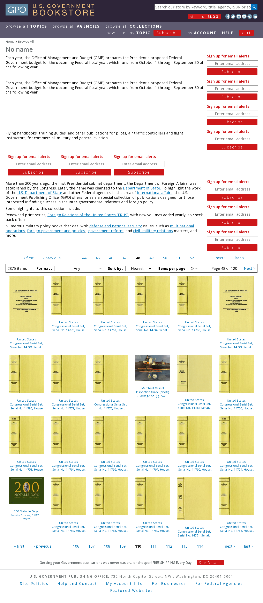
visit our (204, 16)
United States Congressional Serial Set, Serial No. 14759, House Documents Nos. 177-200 (152, 527)
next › (220, 257)
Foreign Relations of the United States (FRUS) (88, 214)
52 (192, 257)
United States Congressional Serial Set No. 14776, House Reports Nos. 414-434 (110, 404)
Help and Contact (77, 583)
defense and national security (115, 225)
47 (124, 257)
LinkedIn (255, 16)
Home (10, 41)
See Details (210, 562)
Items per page (172, 268)
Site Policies (34, 583)
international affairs (154, 192)
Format (43, 268)
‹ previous (52, 257)
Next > (249, 268)
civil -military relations (153, 230)
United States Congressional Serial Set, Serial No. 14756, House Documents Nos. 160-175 (236, 404)
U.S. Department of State (40, 192)
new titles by (142, 32)
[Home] (52, 14)
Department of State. (142, 188)
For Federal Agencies (219, 583)
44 (84, 257)
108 (107, 546)
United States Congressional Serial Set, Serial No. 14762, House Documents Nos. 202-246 (110, 326)
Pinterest (249, 16)
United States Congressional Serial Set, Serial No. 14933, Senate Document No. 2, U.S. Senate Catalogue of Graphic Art (194, 404)
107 (91, 546)
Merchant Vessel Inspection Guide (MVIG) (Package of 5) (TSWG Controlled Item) (152, 392)
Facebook (227, 16)
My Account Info (124, 583)
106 (76, 546)
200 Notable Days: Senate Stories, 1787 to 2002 (27, 515)
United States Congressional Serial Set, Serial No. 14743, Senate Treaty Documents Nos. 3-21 (236, 343)
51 (178, 257)
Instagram (238, 16)
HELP (228, 32)
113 (184, 546)
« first (28, 257)
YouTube (244, 16)
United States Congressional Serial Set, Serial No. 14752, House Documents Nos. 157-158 (68, 527)
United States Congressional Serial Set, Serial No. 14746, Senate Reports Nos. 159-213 (152, 326)
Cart (246, 32)
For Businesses (169, 583)
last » (239, 257)
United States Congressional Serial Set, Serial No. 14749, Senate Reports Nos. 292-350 (26, 343)
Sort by (115, 268)
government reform (105, 230)
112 (169, 546)
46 (111, 257)
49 (151, 257)
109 (122, 546)
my (201, 32)
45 (98, 257)
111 (153, 546)
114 (200, 546)
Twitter (233, 16)
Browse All (26, 26)
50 (165, 257)
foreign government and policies (56, 230)
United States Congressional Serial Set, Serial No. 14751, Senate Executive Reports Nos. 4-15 (194, 531)
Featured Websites (131, 590)
